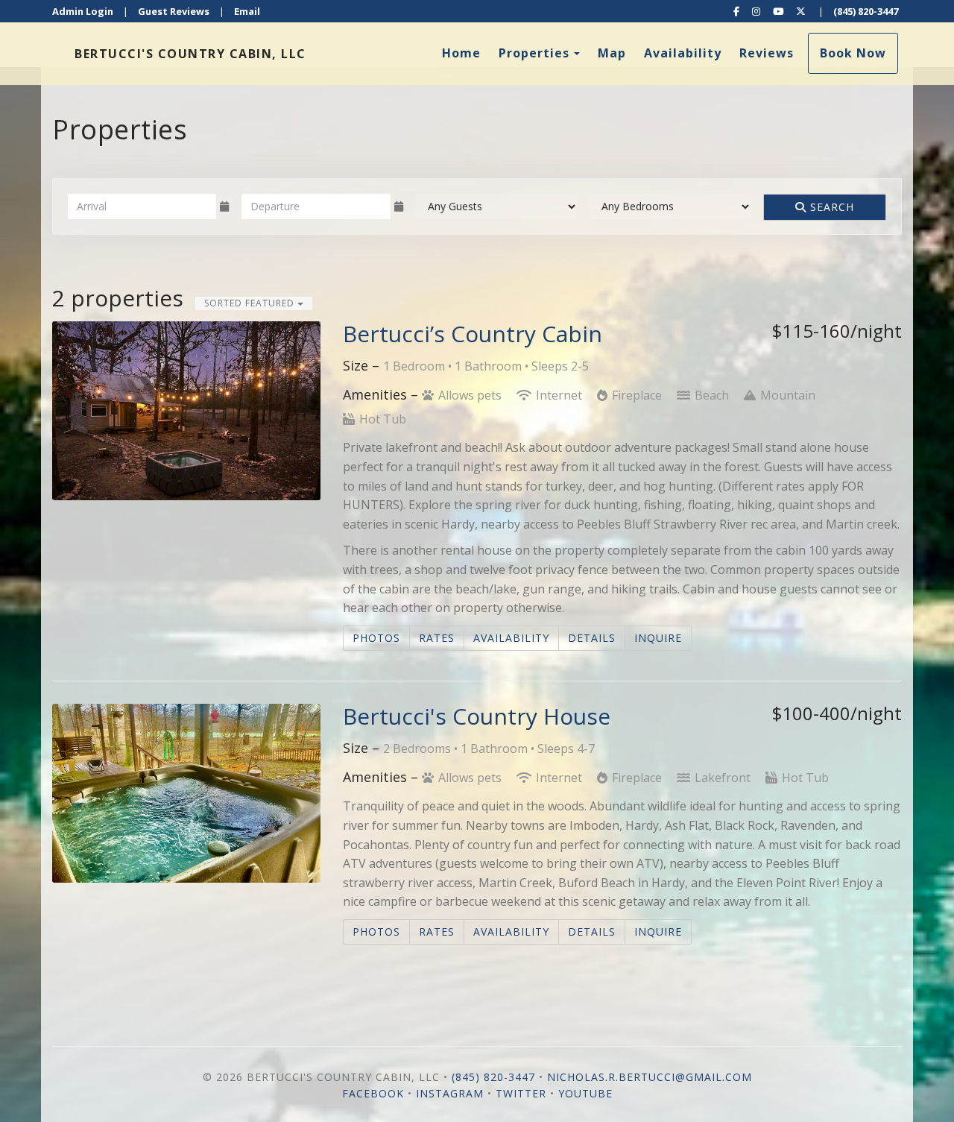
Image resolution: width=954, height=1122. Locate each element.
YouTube (585, 1093)
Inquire (658, 638)
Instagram (450, 1093)
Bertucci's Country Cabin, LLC (190, 53)
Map (612, 53)
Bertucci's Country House (476, 716)
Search (830, 207)
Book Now (853, 53)
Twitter (521, 1093)
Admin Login (82, 11)
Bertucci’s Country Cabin (472, 333)
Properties (534, 53)
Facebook (373, 1093)
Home (461, 53)
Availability (682, 53)
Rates (437, 638)
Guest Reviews (173, 11)
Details (592, 638)
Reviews (766, 53)
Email (247, 11)
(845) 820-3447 (865, 11)
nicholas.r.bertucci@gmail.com (649, 1077)
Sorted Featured (250, 303)
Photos (376, 638)
